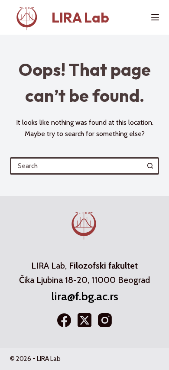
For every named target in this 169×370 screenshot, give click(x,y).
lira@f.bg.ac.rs (84, 296)
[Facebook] (64, 320)
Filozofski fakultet (103, 265)
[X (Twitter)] (84, 320)
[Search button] (150, 166)
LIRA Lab (80, 17)
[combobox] (77, 166)
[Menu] (155, 17)
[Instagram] (105, 320)
